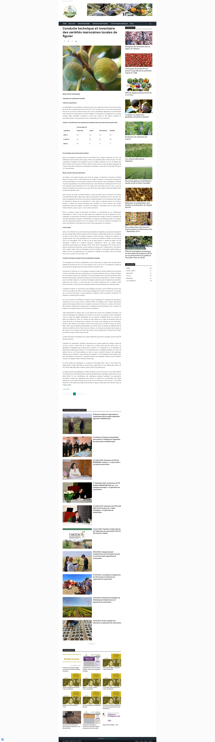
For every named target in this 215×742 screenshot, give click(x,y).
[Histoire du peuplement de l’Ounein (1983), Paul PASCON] (72, 679)
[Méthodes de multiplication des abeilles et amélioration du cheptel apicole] (138, 194)
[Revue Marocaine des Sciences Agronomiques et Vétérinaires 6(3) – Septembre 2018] (138, 218)
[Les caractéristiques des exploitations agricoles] (92, 697)
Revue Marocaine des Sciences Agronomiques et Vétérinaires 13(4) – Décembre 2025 (72, 726)
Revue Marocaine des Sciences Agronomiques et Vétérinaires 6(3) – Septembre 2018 (138, 229)
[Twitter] (68, 41)
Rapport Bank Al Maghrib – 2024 (110, 724)
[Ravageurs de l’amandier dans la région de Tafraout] (138, 38)
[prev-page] (64, 732)
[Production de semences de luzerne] (138, 128)
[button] (150, 24)
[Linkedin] (76, 41)
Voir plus (91, 643)
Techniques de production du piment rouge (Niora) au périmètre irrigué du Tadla (138, 71)
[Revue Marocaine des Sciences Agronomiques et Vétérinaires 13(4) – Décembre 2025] (72, 717)
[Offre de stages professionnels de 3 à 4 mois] (138, 84)
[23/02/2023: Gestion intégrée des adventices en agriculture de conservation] (77, 630)
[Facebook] (64, 41)
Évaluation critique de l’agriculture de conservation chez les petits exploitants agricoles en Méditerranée (106, 416)
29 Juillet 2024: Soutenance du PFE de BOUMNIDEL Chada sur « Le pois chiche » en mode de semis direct (107, 462)
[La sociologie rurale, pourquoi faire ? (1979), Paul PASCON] (112, 679)
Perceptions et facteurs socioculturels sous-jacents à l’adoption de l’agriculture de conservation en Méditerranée (106, 439)
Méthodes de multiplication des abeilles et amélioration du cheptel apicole (138, 205)
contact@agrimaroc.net (110, 738)
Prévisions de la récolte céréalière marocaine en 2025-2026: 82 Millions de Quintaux (71, 669)
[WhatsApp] (72, 41)
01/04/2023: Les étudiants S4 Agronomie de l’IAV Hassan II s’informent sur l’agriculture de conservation (107, 577)
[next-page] (66, 732)
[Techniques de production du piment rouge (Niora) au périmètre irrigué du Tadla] (138, 60)
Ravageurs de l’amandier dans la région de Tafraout (137, 48)
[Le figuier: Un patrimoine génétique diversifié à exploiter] (138, 106)
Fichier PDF (66, 389)
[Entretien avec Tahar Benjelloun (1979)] (72, 697)
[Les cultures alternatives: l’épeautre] (138, 150)
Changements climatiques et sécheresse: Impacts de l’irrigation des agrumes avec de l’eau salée (91, 726)
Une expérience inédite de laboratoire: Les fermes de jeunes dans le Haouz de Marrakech (112, 707)
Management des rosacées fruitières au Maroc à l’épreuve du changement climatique (92, 669)
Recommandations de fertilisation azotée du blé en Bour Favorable (138, 182)
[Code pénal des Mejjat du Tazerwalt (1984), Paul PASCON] (112, 660)
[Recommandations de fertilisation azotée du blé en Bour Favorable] (138, 172)
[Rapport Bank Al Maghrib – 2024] (112, 717)
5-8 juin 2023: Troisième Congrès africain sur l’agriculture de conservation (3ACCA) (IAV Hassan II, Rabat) (107, 531)
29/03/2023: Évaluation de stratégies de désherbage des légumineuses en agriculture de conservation (106, 600)
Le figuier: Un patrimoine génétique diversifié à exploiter (137, 116)
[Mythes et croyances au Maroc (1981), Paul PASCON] (92, 679)
